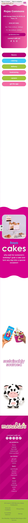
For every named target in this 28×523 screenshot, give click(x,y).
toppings (14, 447)
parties (14, 487)
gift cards (14, 459)
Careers (14, 78)
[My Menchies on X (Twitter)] (10, 438)
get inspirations (18, 267)
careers (14, 463)
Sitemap (20, 513)
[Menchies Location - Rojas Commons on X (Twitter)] (14, 41)
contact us (14, 491)
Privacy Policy (20, 509)
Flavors (14, 55)
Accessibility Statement (7, 513)
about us (14, 471)
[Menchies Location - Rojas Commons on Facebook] (11, 41)
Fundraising (14, 72)
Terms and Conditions (8, 508)
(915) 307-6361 (14, 23)
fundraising (14, 485)
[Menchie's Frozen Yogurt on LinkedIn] (17, 438)
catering (14, 483)
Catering (14, 61)
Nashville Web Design (16, 518)
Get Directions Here (14, 34)
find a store (14, 461)
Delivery (14, 66)
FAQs (14, 489)
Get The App (14, 84)
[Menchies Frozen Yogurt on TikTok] (20, 438)
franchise (14, 473)
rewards (14, 481)
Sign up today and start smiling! (14, 317)
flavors (14, 445)
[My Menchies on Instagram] (13, 438)
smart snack (14, 475)
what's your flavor (14, 453)
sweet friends (14, 469)
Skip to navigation (17, 1)
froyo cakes (14, 449)
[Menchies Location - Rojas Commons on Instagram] (16, 41)
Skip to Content (5, 1)
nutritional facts (14, 451)
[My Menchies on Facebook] (7, 438)
